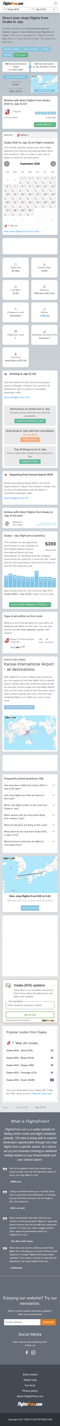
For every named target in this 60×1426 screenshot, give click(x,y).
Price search (20, 55)
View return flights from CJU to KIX (22, 231)
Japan (5, 1107)
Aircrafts (7, 55)
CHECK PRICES (30, 908)
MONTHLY (8, 135)
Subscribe (48, 1322)
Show (45, 315)
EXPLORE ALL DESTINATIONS (19, 707)
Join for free (30, 1014)
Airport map (30, 1380)
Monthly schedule (12, 49)
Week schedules (31, 49)
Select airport (30, 1374)
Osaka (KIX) (22, 1107)
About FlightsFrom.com (30, 1396)
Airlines (45, 49)
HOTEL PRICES (30, 439)
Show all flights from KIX (16, 498)
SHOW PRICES (43, 124)
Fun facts (30, 1385)
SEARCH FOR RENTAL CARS (30, 421)
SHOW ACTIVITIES (30, 461)
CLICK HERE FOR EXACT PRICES (28, 604)
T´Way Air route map (41, 1093)
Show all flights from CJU (17, 397)
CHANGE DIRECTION (16, 77)
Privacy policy (30, 1390)
